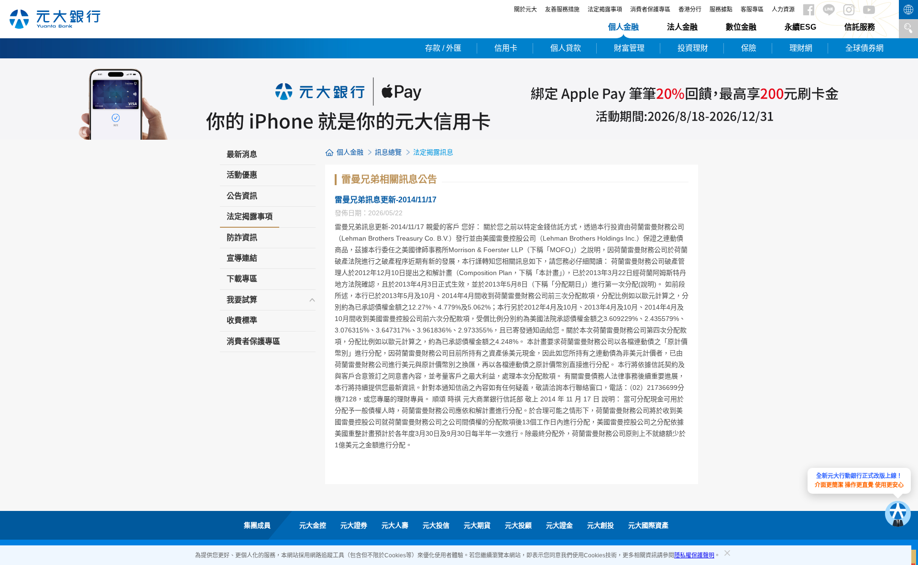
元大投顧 (518, 525)
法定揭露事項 (605, 9)
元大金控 (312, 525)
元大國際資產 (648, 525)
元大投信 (436, 525)
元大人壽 (395, 525)
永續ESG (800, 27)
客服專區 (752, 9)
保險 (748, 48)
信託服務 (859, 27)
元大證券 (353, 525)
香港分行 (689, 9)
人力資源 (783, 9)
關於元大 (525, 9)
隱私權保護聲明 (694, 555)
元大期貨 (477, 525)
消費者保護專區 (650, 9)
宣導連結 (242, 258)
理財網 (800, 48)
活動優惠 (242, 175)
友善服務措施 (562, 9)
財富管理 (629, 48)
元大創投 (600, 525)
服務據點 (721, 9)
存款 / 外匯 (443, 48)
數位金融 (741, 27)
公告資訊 (242, 196)
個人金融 (623, 27)
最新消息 (242, 154)
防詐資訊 (242, 237)
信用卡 (505, 48)
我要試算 (242, 300)
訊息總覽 (388, 152)
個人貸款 (565, 48)
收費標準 (242, 320)
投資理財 (693, 48)
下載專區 (242, 279)
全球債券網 (864, 48)
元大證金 (559, 525)
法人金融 (682, 27)
